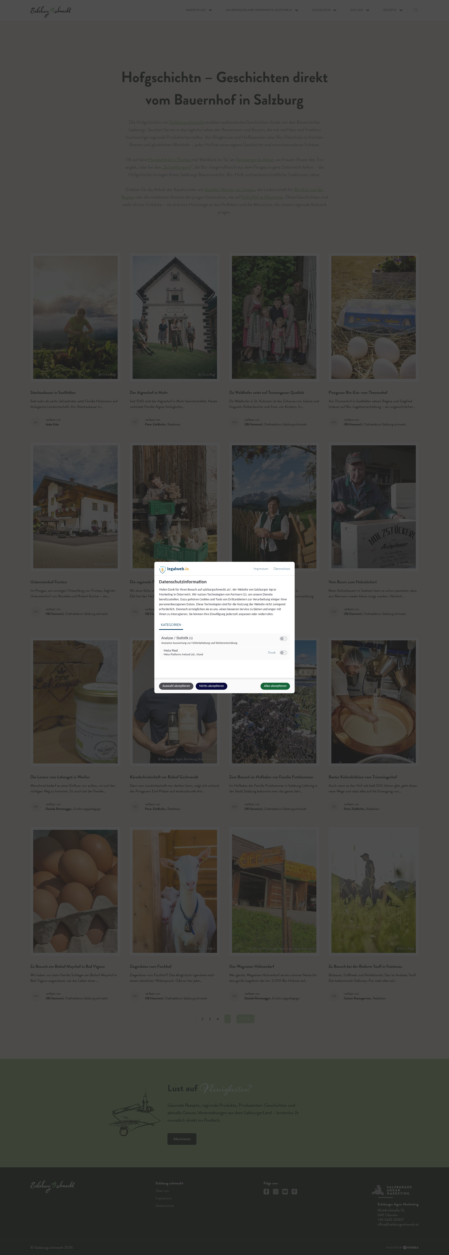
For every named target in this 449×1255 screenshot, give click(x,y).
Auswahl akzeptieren (176, 686)
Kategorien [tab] (171, 624)
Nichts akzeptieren (211, 686)
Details (271, 652)
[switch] (283, 639)
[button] (281, 638)
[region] (225, 622)
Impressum (261, 568)
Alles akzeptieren (275, 686)
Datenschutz (282, 568)
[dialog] (224, 627)
